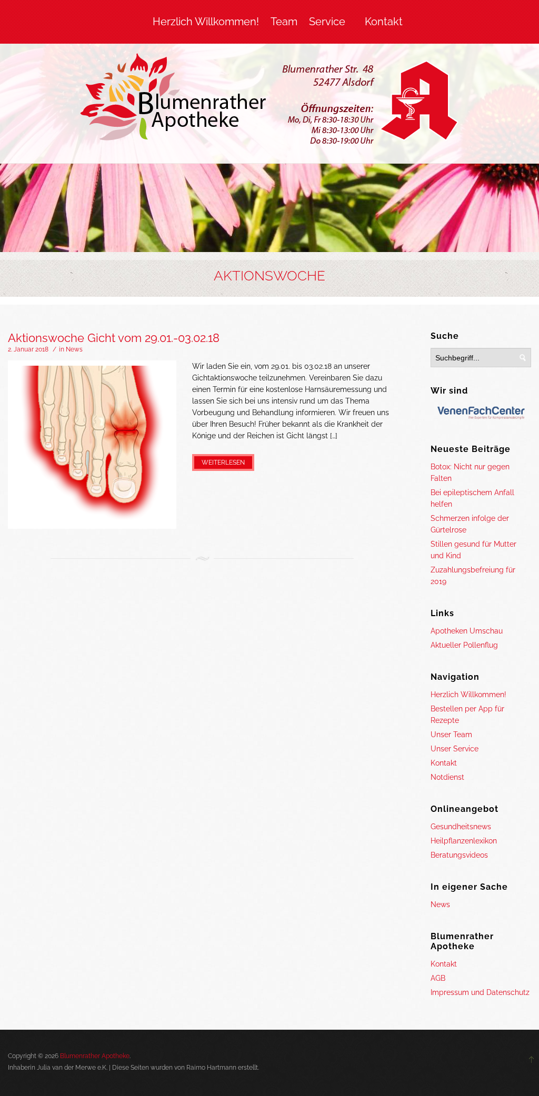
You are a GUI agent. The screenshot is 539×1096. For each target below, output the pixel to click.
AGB (438, 978)
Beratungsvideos (459, 855)
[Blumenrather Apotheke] (270, 101)
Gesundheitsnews (461, 826)
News (74, 349)
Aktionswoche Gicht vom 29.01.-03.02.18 (113, 338)
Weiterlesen (223, 462)
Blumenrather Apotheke (94, 1056)
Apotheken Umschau (467, 631)
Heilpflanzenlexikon (464, 841)
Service (327, 21)
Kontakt (384, 21)
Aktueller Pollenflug (464, 645)
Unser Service (454, 749)
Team (284, 21)
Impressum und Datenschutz (480, 992)
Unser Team (451, 734)
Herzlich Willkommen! (206, 21)
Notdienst (447, 777)
